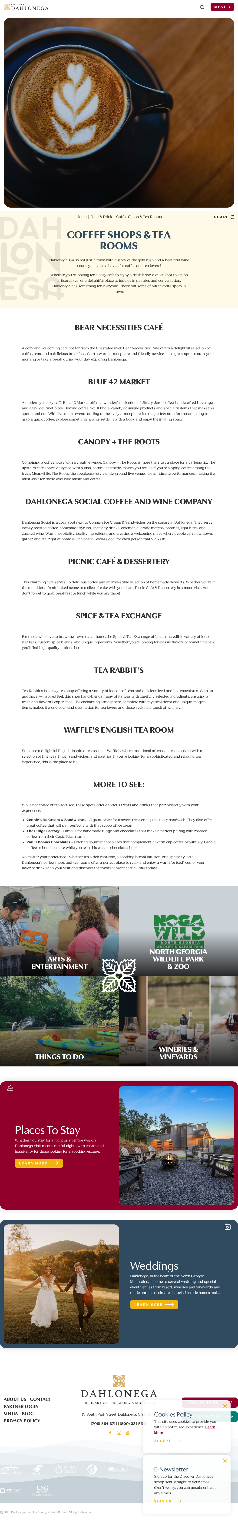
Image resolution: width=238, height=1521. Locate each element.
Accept (162, 1441)
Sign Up (163, 1502)
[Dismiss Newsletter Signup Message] (225, 1461)
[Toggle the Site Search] (202, 7)
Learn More (33, 1163)
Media (11, 1413)
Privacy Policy (22, 1420)
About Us (15, 1398)
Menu (220, 7)
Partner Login (21, 1406)
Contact (40, 1398)
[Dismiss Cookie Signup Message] (225, 1406)
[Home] (26, 7)
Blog (28, 1413)
